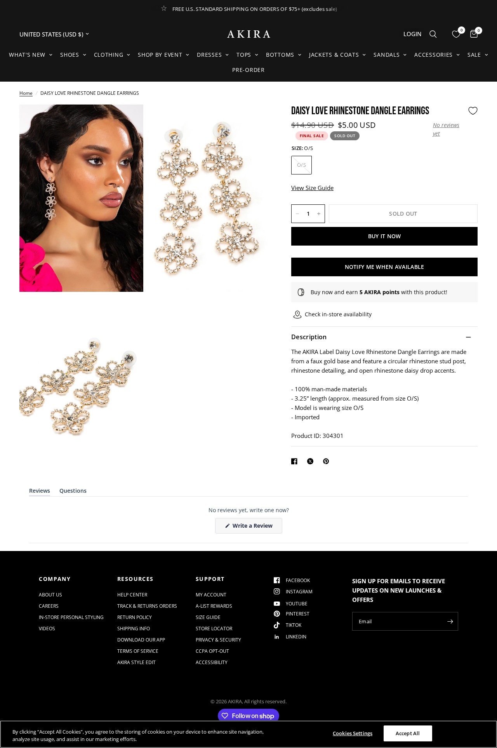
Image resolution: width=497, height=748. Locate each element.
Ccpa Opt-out (212, 651)
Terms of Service (137, 651)
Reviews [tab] (39, 492)
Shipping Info (133, 628)
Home (26, 93)
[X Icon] (311, 461)
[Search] (433, 34)
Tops (243, 54)
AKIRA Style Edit (136, 662)
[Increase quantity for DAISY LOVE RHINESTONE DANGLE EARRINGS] (319, 214)
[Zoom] (127, 120)
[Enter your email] (450, 621)
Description (309, 337)
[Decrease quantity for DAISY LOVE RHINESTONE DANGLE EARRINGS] (297, 214)
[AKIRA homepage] (248, 34)
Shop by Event (160, 54)
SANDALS (387, 54)
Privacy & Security (218, 639)
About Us (50, 594)
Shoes (69, 54)
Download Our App (141, 639)
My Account (211, 594)
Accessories (433, 54)
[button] (448, 129)
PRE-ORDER (248, 69)
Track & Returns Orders (147, 606)
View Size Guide (312, 188)
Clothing (108, 54)
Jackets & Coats (334, 54)
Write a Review (254, 527)
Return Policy (134, 617)
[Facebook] (296, 461)
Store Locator (214, 628)
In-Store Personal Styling (71, 617)
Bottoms (280, 54)
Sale (474, 54)
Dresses (209, 54)
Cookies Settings (352, 733)
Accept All (408, 733)
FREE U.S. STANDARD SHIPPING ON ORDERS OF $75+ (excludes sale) (254, 8)
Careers (49, 606)
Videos (47, 628)
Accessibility (212, 662)
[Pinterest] (327, 461)
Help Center (132, 594)
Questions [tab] (73, 492)
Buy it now (384, 236)
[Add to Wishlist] (473, 110)
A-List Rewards (214, 606)
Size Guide (208, 617)
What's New (27, 54)
